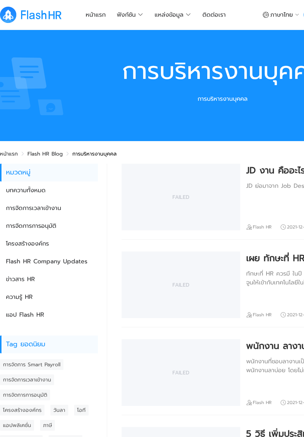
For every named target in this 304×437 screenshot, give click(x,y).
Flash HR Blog (45, 154)
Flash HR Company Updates (46, 261)
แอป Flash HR (25, 314)
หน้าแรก (96, 14)
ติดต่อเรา (214, 14)
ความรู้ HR (19, 297)
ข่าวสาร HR (20, 279)
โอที (81, 410)
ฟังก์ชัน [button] (126, 14)
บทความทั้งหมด (26, 190)
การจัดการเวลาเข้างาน (33, 208)
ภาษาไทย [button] (281, 14)
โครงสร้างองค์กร (27, 243)
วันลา (59, 410)
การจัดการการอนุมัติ (31, 225)
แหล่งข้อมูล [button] (169, 14)
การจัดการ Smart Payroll (31, 364)
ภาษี (47, 425)
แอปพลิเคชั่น (17, 425)
